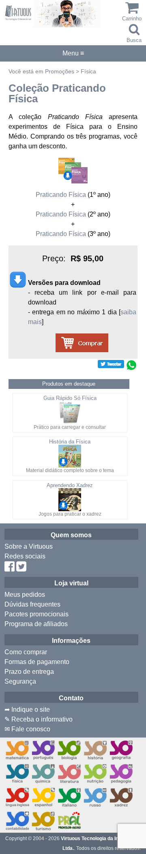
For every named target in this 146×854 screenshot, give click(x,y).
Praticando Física (61, 194)
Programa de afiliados (36, 623)
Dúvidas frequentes (32, 604)
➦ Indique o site (27, 709)
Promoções (59, 71)
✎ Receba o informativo (38, 719)
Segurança (20, 681)
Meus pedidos (24, 594)
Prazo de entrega (29, 671)
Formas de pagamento (36, 661)
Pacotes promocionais (36, 614)
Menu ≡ (73, 53)
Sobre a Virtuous (28, 546)
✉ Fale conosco (27, 729)
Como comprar (25, 652)
